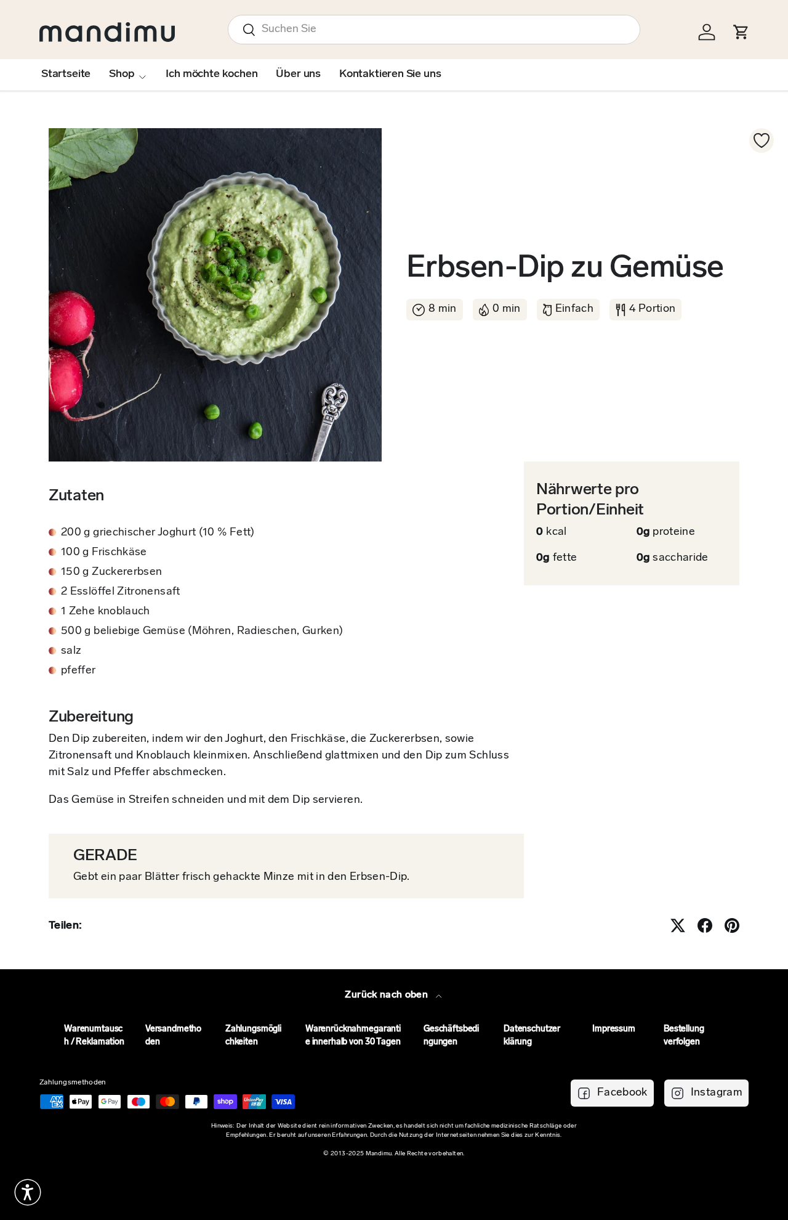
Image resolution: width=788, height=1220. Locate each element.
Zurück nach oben (387, 995)
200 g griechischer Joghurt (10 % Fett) (158, 533)
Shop (121, 74)
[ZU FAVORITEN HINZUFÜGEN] (761, 140)
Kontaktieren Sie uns (390, 74)
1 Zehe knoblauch (105, 611)
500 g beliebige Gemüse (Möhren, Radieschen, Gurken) (202, 631)
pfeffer (78, 671)
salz (71, 651)
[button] (27, 1192)
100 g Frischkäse (104, 552)
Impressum (613, 1029)
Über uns (298, 74)
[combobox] (434, 29)
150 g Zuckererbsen (111, 572)
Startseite (65, 74)
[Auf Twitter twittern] (677, 925)
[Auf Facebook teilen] (704, 925)
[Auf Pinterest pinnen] (732, 925)
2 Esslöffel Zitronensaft (120, 592)
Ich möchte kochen (211, 74)
